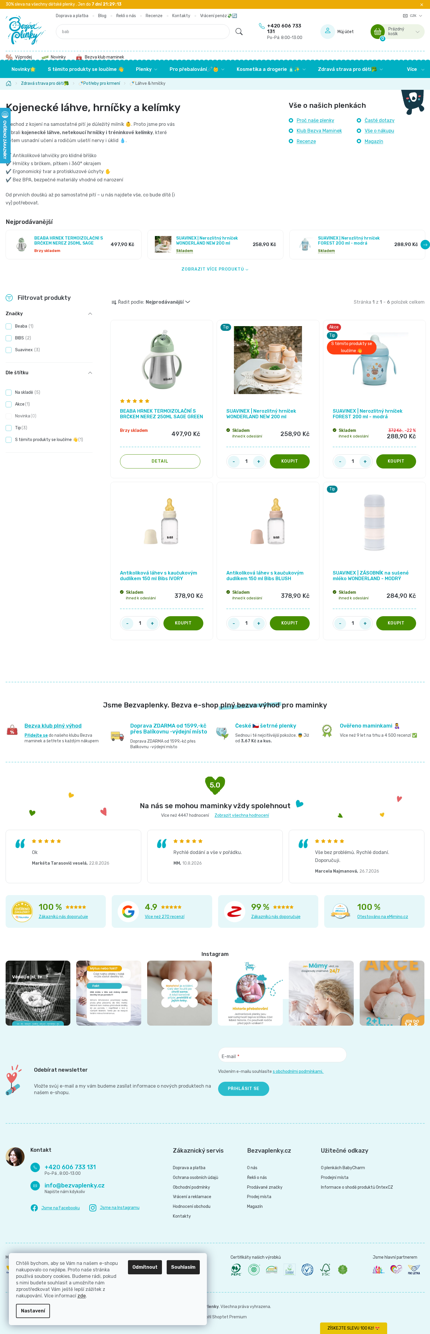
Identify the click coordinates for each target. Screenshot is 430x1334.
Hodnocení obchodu (191, 1206)
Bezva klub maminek (104, 57)
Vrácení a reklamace (192, 1197)
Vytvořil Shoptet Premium (221, 1317)
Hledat (239, 31)
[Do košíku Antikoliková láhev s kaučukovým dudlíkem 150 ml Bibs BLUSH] (290, 623)
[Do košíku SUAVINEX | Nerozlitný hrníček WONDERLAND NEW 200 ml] (290, 461)
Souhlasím (183, 1267)
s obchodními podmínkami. (298, 1071)
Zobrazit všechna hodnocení (242, 815)
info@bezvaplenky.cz (75, 1185)
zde (81, 1296)
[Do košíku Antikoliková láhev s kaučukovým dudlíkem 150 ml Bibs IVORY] (183, 623)
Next (425, 244)
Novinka (25, 416)
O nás (252, 1168)
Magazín (374, 141)
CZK (413, 16)
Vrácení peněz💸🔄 (218, 16)
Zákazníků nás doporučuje (63, 916)
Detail (160, 461)
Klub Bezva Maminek (319, 131)
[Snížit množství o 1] (234, 462)
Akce (21, 404)
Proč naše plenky (315, 120)
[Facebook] (55, 1208)
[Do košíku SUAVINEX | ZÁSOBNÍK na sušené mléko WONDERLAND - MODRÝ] (396, 623)
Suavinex (26, 349)
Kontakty (181, 16)
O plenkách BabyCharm (343, 1168)
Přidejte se (36, 735)
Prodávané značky (265, 1187)
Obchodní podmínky (191, 1187)
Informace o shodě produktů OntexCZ (357, 1187)
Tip (20, 427)
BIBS (22, 338)
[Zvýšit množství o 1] (259, 462)
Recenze (154, 16)
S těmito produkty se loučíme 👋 (48, 439)
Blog (102, 16)
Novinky (58, 57)
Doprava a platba (72, 16)
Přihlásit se (243, 1088)
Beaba (23, 326)
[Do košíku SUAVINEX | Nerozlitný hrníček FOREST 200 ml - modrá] (396, 461)
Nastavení (33, 1311)
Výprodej (23, 57)
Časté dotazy (380, 120)
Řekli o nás (126, 16)
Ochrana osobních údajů (195, 1177)
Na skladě (27, 392)
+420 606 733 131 (284, 31)
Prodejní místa (334, 1177)
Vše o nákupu (379, 131)
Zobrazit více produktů (212, 269)
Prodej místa (259, 1197)
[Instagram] (114, 1208)
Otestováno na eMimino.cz (382, 916)
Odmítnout (145, 1267)
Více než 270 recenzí (164, 916)
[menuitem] (24, 69)
